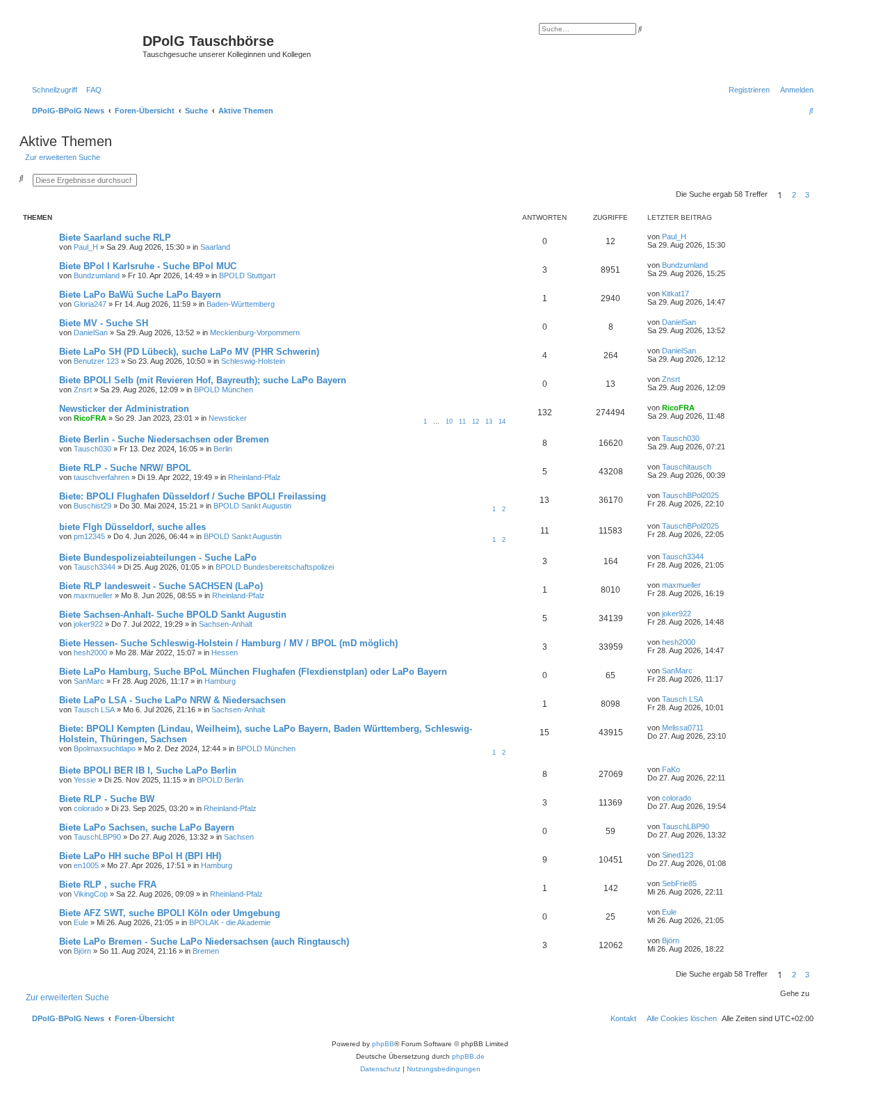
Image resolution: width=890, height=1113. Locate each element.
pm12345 (89, 536)
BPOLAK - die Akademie (229, 922)
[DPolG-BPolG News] (83, 45)
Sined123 (677, 855)
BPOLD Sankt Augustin (252, 506)
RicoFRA (90, 418)
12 (475, 421)
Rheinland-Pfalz (254, 477)
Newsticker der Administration (124, 408)
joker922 (88, 624)
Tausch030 (92, 449)
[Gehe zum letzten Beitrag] (691, 236)
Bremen (206, 951)
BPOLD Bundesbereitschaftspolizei (275, 567)
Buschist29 (92, 506)
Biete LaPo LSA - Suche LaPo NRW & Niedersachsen (172, 700)
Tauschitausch (686, 467)
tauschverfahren (101, 477)
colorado (88, 808)
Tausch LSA (94, 709)
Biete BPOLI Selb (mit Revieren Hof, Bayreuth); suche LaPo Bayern (202, 380)
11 (462, 421)
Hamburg (220, 681)
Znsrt (83, 389)
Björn (82, 951)
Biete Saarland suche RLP (115, 237)
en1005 (86, 865)
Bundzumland (97, 275)
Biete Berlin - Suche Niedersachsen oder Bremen (164, 439)
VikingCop (91, 894)
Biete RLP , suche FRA (107, 884)
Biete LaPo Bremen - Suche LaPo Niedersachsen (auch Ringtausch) (204, 941)
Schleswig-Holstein (253, 361)
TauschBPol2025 (690, 495)
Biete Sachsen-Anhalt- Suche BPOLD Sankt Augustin (172, 614)
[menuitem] (91, 89)
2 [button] (794, 195)
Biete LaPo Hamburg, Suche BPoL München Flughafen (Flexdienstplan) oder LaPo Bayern (253, 671)
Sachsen (239, 837)
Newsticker (228, 418)
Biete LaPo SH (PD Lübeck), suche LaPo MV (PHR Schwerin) (189, 351)
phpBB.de (468, 1056)
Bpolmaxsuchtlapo (105, 748)
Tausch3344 (94, 567)
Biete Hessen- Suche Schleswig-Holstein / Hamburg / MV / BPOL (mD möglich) (228, 643)
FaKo (671, 769)
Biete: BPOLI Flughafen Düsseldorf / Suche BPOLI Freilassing (192, 496)
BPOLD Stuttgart (247, 275)
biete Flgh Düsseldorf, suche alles (132, 527)
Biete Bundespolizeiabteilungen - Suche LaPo (158, 557)
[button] (817, 194)
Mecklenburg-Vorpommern (255, 332)
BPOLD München (223, 389)
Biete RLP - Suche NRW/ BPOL (125, 468)
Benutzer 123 (96, 361)
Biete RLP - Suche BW (106, 799)
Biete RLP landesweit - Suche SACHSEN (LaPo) (161, 586)
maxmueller (93, 595)
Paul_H (86, 247)
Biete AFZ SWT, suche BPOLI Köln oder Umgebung (169, 913)
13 (488, 421)
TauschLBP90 (97, 837)
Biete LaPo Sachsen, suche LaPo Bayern (146, 827)
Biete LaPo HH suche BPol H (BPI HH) (140, 856)
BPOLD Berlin (220, 780)
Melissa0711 (683, 727)
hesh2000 (90, 652)
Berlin (222, 449)
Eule (81, 922)
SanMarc (89, 681)
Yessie (85, 780)
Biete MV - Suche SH (103, 323)
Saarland (215, 247)
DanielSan (91, 332)
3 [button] (807, 195)
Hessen (224, 652)
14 (502, 421)
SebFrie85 (679, 883)
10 (449, 421)
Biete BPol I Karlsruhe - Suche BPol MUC (147, 266)
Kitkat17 (675, 293)
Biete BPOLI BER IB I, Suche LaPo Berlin (147, 770)
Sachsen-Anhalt (225, 624)
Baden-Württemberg (241, 304)
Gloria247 (90, 304)
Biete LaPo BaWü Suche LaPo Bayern (140, 294)
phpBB (383, 1044)
